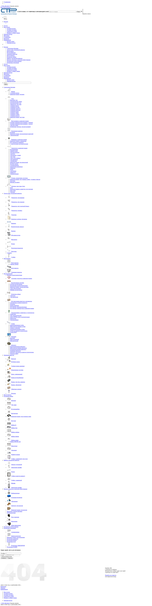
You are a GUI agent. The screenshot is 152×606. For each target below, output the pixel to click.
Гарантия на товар (12, 31)
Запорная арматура (12, 54)
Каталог (6, 21)
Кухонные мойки (11, 57)
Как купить (7, 27)
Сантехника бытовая (12, 48)
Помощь (3, 588)
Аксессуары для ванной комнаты (16, 50)
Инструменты (10, 55)
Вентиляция (10, 51)
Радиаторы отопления (13, 62)
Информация (7, 40)
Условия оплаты (11, 28)
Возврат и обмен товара (13, 33)
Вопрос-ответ (10, 41)
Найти (5, 84)
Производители (8, 34)
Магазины (6, 35)
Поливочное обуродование (14, 61)
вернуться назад (111, 576)
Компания (3, 586)
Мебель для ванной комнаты (14, 58)
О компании (7, 37)
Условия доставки (12, 30)
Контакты (6, 38)
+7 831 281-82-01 (5, 6)
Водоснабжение (11, 52)
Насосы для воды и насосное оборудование (18, 59)
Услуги (6, 25)
